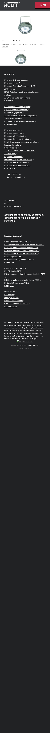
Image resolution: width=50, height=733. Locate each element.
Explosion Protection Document (17, 165)
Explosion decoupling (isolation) (17, 139)
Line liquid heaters (11, 298)
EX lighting (9, 262)
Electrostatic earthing (12, 145)
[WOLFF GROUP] (25, 342)
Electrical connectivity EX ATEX (17, 242)
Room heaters (10, 292)
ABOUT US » (9, 200)
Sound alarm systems (13, 118)
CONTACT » (9, 168)
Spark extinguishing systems (16, 110)
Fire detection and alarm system (17, 107)
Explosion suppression (13, 133)
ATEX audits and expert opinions (17, 98)
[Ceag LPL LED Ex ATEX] (25, 25)
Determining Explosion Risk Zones (18, 160)
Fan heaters (9, 295)
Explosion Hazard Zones (14, 83)
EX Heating (9, 286)
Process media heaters (13, 301)
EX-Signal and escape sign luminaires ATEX (22, 280)
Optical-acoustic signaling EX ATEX (18, 259)
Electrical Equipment (13, 236)
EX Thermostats (10, 306)
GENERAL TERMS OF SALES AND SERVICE (23, 215)
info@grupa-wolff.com (15, 177)
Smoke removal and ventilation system (20, 115)
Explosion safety (11, 124)
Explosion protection (12, 130)
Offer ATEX (9, 74)
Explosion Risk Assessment (15, 80)
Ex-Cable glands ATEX (13, 256)
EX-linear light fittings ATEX (15, 268)
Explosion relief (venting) (14, 136)
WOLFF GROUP (33, 345)
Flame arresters (10, 148)
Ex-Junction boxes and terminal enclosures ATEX (24, 245)
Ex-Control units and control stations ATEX (21, 248)
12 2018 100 (14, 174)
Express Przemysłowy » (14, 206)
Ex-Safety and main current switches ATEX (21, 251)
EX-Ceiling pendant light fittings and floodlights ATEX (25, 274)
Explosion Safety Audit (13, 157)
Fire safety (8, 101)
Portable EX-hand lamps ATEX (16, 283)
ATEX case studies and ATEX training (19, 151)
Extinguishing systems (13, 112)
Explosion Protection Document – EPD (19, 86)
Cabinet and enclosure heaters (16, 303)
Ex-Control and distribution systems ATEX (21, 254)
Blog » (6, 203)
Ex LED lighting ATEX (12, 271)
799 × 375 (28, 44)
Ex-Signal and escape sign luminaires (19, 121)
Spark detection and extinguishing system (21, 142)
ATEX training (9, 89)
